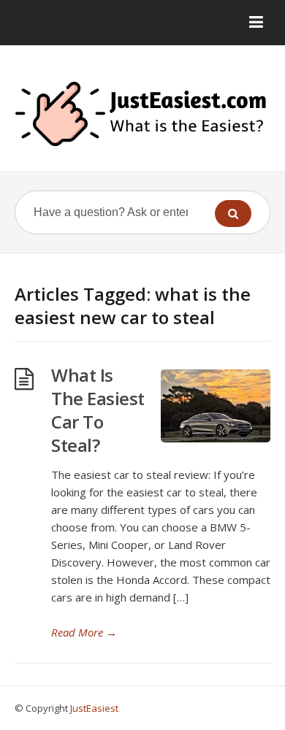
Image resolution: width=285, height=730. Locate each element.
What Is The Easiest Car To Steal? (98, 410)
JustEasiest (94, 708)
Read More (84, 632)
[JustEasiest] (142, 114)
